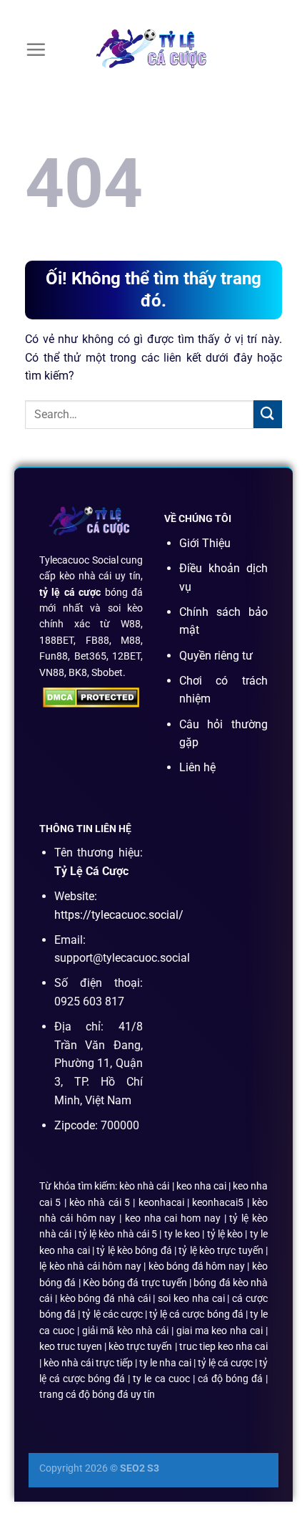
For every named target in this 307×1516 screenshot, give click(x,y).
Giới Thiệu (205, 543)
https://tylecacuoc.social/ (118, 915)
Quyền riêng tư (216, 655)
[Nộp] (267, 414)
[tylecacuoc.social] (153, 50)
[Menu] (35, 49)
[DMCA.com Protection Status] (91, 696)
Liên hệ (197, 767)
